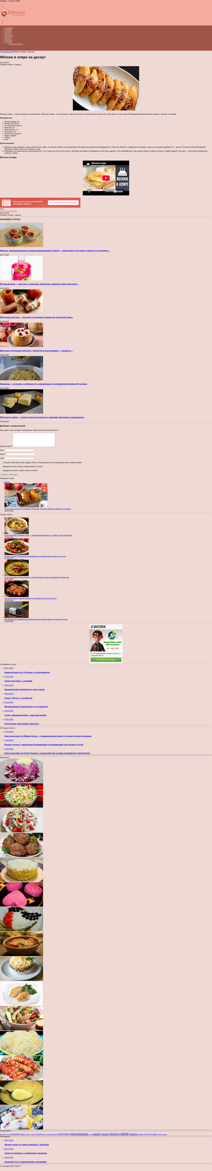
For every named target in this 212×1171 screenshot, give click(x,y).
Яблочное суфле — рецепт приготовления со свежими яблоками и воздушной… (42, 417)
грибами (22, 1134)
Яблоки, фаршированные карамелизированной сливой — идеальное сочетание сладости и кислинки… (55, 250)
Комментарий (6, 446)
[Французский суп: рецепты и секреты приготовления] (21, 955)
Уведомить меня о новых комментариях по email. (23, 466)
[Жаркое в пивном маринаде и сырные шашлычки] (21, 1079)
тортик (160, 1134)
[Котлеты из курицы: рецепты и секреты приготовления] (21, 1005)
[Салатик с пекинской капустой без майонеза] (21, 807)
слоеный (140, 1134)
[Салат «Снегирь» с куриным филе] (21, 931)
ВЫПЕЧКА (8, 36)
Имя (2, 450)
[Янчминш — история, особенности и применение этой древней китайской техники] (21, 380)
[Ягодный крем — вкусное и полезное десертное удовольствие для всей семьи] (21, 280)
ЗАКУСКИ (8, 40)
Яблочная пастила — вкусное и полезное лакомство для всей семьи (36, 317)
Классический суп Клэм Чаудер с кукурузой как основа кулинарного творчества (36, 577)
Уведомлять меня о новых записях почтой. (20, 470)
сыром (154, 1134)
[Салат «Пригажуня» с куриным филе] (21, 832)
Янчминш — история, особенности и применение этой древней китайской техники (43, 384)
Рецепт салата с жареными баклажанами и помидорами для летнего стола (35, 556)
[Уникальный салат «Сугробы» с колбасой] (21, 1054)
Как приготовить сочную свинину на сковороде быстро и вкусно (30, 598)
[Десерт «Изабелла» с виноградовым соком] (21, 906)
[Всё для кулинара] (12, 17)
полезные (54, 1134)
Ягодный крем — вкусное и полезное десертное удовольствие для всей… (39, 284)
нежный (48, 1134)
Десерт (10, 52)
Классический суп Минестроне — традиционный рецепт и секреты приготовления (38, 535)
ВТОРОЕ (8, 32)
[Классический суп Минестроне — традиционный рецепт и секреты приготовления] (16, 533)
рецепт (97, 1134)
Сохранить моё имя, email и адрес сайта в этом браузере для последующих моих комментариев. (42, 462)
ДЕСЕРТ (8, 38)
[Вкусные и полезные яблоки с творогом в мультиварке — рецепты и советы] (21, 346)
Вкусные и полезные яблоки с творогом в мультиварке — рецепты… (36, 351)
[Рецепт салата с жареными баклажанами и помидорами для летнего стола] (16, 554)
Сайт (2, 458)
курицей (38, 1134)
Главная (8, 28)
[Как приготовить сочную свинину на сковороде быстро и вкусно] (16, 596)
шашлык (164, 1134)
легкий (44, 1134)
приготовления (79, 1134)
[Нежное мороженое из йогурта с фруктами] (21, 1129)
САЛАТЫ (8, 34)
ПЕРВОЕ (8, 30)
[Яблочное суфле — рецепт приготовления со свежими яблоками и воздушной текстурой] (21, 413)
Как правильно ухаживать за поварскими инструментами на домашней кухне (36, 619)
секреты (133, 1134)
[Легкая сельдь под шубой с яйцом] (21, 782)
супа (149, 1134)
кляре (8, 211)
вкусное (2, 1134)
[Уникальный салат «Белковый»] (21, 1030)
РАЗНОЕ (8, 42)
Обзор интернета (16, 44)
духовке (32, 1134)
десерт (3, 211)
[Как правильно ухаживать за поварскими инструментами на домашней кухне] (16, 617)
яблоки (14, 211)
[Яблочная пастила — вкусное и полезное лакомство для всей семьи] (21, 313)
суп (145, 1134)
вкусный (15, 1134)
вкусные (8, 1134)
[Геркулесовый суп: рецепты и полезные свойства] (21, 1104)
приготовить (64, 1134)
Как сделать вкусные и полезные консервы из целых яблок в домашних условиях (37, 509)
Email (3, 454)
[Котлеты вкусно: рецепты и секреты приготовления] (21, 856)
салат (124, 1134)
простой (90, 1134)
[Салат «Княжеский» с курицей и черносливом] (21, 980)
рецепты (115, 1134)
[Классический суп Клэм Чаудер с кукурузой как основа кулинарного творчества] (16, 575)
